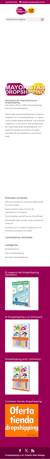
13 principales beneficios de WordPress (24, 216)
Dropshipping (35, 105)
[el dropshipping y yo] (21, 352)
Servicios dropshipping (16, 108)
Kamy (11, 105)
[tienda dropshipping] (21, 436)
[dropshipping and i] (21, 394)
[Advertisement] (25, 57)
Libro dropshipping (14, 253)
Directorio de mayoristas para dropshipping (21, 101)
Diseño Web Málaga (35, 455)
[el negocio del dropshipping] (21, 309)
